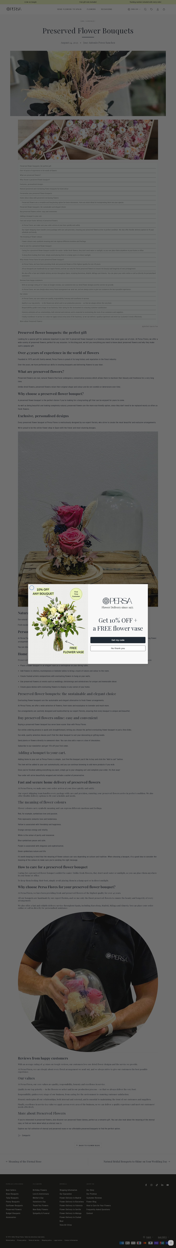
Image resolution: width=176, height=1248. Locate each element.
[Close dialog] (32, 588)
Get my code (118, 640)
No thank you (118, 648)
